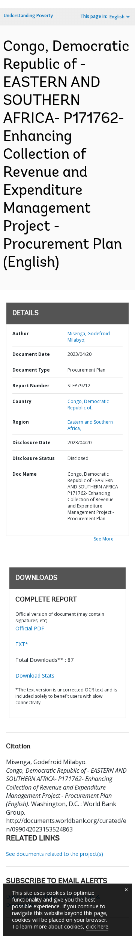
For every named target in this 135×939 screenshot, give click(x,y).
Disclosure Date (31, 442)
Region (20, 422)
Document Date (31, 354)
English (117, 16)
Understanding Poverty (28, 15)
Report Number (31, 385)
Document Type (31, 370)
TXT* (21, 644)
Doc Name (24, 474)
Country (22, 401)
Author (20, 333)
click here (97, 926)
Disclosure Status (33, 458)
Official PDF (29, 628)
